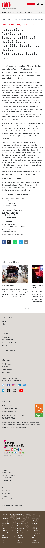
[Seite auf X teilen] (9, 242)
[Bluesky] (3, 385)
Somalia (34, 528)
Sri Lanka (34, 530)
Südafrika (35, 533)
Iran (3, 542)
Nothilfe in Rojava (8, 285)
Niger (18, 540)
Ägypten (4, 521)
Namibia (19, 535)
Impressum (6, 491)
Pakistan (19, 542)
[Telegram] (3, 390)
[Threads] (8, 390)
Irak (3, 540)
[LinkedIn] (19, 385)
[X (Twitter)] (14, 390)
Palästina (35, 518)
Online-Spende (7, 406)
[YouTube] (21, 390)
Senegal (34, 523)
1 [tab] (19, 308)
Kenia (18, 521)
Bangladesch (6, 523)
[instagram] (13, 385)
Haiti (3, 535)
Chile (3, 528)
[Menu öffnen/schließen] (40, 3)
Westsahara (35, 542)
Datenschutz (6, 493)
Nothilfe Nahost (26, 12)
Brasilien (4, 526)
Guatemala (5, 533)
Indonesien (5, 538)
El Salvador (5, 530)
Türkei (33, 538)
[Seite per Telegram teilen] (21, 242)
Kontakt (4, 488)
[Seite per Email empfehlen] (26, 242)
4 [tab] (28, 308)
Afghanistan (5, 518)
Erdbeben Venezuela (10, 12)
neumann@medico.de (10, 212)
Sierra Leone (35, 526)
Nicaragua (20, 538)
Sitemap (5, 496)
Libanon (19, 523)
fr (11, 499)
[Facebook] (8, 385)
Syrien (34, 535)
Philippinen (35, 521)
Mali (18, 526)
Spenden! (31, 4)
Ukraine (34, 540)
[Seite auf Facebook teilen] (4, 242)
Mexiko (19, 530)
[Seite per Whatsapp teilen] (15, 242)
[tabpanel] (15, 285)
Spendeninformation (9, 411)
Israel (18, 518)
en (5, 499)
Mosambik (20, 533)
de (2, 499)
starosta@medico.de (9, 201)
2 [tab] (22, 308)
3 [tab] (25, 308)
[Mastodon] (24, 385)
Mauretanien (20, 528)
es (8, 499)
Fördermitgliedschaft (9, 408)
